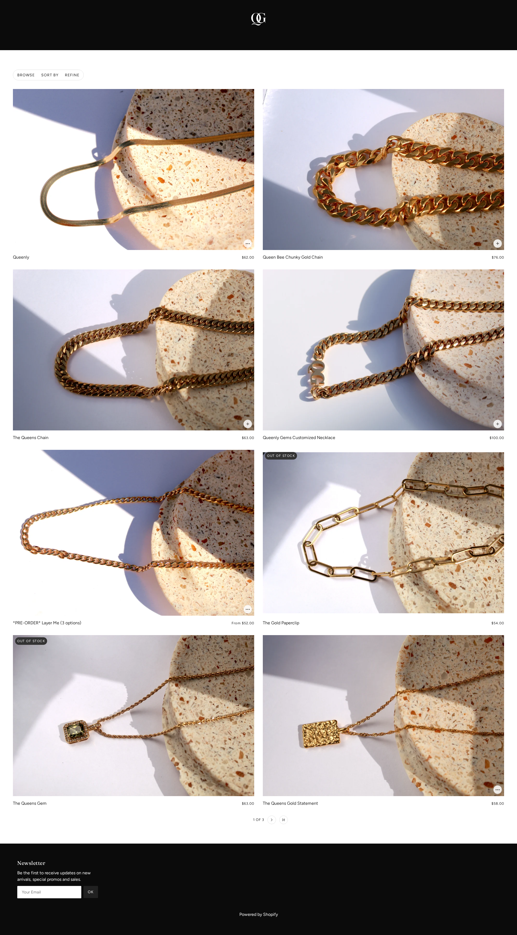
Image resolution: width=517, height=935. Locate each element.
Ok (91, 892)
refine (72, 75)
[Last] (283, 820)
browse (26, 75)
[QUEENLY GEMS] (258, 18)
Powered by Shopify (258, 914)
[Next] (271, 820)
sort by (49, 75)
